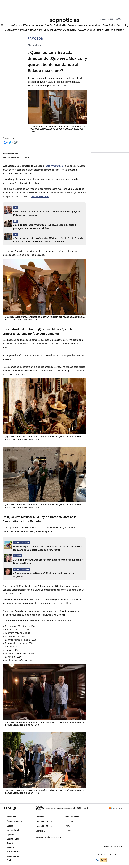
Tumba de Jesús (36, 30)
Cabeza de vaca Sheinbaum (61, 30)
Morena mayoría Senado (110, 30)
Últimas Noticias (14, 25)
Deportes (72, 25)
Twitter (67, 826)
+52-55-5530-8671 (44, 826)
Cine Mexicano (34, 45)
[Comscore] (117, 808)
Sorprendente (94, 25)
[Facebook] (5, 142)
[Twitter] (10, 142)
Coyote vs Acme (86, 30)
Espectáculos (109, 25)
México (26, 25)
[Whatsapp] (15, 142)
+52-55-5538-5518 (44, 822)
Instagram (68, 830)
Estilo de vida (60, 25)
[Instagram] (14, 808)
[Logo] (64, 20)
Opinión (48, 25)
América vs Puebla (15, 30)
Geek (119, 25)
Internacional (37, 25)
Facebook (68, 822)
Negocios (82, 25)
